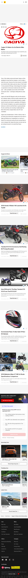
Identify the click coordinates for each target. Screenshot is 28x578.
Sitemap (3, 546)
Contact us (3, 548)
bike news (7, 516)
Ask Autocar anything (6, 541)
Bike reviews (17, 529)
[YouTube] (2, 560)
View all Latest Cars (13, 511)
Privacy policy (17, 546)
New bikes (16, 524)
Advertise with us (18, 551)
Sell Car (3, 551)
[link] (10, 451)
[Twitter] (13, 560)
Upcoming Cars (4, 526)
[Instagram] (6, 560)
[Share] (26, 44)
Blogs (2, 544)
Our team (16, 544)
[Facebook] (9, 560)
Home (2, 516)
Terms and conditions (19, 548)
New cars (3, 524)
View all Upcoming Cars (13, 463)
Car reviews (4, 529)
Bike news (16, 531)
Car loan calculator (5, 534)
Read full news (13, 213)
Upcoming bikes (17, 526)
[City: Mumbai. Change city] (26, 2)
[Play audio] (24, 44)
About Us (16, 541)
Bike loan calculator (18, 534)
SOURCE (3, 127)
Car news (3, 531)
